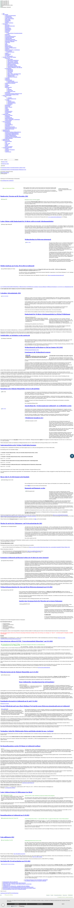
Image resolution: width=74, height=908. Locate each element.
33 (12, 893)
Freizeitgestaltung (8, 68)
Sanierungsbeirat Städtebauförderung (12, 133)
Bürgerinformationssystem (10, 25)
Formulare (7, 32)
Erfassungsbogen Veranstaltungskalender (14, 33)
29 (8, 893)
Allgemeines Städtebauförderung (11, 136)
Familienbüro (7, 116)
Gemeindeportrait (8, 16)
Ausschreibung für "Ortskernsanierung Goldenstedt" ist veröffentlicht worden (48, 405)
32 (11, 893)
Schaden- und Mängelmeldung (10, 47)
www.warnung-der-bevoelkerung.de (54, 216)
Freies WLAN (7, 35)
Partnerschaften (8, 20)
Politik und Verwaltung (7, 95)
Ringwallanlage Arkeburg (12, 65)
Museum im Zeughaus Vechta (12, 74)
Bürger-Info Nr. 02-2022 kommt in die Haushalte (14, 477)
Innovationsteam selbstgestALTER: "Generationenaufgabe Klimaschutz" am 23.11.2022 (26, 641)
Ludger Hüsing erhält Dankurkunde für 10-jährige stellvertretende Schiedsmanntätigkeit (26, 221)
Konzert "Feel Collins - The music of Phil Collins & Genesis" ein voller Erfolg (17, 883)
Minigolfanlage (10, 69)
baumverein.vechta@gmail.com (28, 782)
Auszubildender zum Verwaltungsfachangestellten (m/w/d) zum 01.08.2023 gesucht (18, 887)
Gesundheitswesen (8, 117)
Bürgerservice (5, 23)
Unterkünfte (7, 77)
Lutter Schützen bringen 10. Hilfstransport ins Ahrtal (16, 792)
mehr (63, 904)
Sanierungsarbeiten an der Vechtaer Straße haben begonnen (18, 445)
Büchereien (9, 89)
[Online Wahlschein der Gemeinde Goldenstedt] (5, 163)
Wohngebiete (7, 125)
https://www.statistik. (31, 551)
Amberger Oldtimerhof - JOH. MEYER (14, 67)
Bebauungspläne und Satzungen (11, 127)
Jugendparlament (8, 104)
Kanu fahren (9, 72)
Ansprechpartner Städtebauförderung (12, 134)
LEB (8, 88)
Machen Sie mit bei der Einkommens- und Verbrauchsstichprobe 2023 (21, 523)
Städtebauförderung (6, 130)
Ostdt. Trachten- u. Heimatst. (12, 61)
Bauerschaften (7, 19)
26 (6, 893)
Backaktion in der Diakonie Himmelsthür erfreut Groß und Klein (19, 388)
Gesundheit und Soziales (9, 37)
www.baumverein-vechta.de (10, 787)
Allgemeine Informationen (10, 149)
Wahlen (6, 108)
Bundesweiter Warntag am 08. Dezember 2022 (14, 196)
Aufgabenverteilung (11, 101)
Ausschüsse (9, 97)
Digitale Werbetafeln (9, 138)
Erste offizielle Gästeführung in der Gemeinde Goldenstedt (35, 880)
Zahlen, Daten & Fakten (9, 18)
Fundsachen (7, 34)
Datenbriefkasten (8, 29)
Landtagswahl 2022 (6, 884)
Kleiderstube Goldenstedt (9, 41)
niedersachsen (37, 551)
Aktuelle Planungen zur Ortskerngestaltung (13, 137)
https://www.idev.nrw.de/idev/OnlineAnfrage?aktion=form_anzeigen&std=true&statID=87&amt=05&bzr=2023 (49, 547)
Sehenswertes (7, 58)
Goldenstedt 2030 (6, 139)
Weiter (15, 893)
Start (3, 13)
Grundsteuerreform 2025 (7, 147)
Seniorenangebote (8, 120)
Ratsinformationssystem (11, 98)
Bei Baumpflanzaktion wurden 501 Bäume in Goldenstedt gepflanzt (20, 746)
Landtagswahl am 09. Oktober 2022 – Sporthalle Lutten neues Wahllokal (16, 886)
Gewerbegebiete (8, 123)
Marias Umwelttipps (8, 146)
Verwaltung (7, 99)
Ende (17, 893)
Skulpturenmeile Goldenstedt (12, 62)
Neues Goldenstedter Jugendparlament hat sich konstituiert (36, 682)
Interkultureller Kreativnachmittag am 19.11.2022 (15, 861)
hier (29, 485)
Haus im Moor (10, 59)
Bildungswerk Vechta (11, 91)
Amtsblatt (7, 110)
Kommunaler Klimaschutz (10, 126)
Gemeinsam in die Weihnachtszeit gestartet (37, 352)
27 (7, 893)
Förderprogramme (8, 141)
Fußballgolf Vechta (10, 75)
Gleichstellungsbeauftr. (11, 102)
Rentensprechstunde (8, 46)
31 (10, 893)
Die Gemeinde (5, 14)
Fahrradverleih (10, 71)
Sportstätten (7, 85)
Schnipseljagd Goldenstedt (12, 76)
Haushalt (6, 113)
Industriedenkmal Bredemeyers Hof (13, 66)
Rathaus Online (8, 45)
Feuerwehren (7, 31)
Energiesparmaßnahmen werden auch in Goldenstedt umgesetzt (14, 889)
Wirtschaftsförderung (9, 124)
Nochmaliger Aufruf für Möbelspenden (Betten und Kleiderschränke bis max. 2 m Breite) (27, 731)
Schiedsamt (7, 48)
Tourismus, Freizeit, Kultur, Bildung (9, 57)
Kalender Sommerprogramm (12, 82)
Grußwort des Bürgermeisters (10, 15)
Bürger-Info (7, 24)
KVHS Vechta (10, 90)
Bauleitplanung (8, 122)
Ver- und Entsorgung (9, 56)
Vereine (6, 84)
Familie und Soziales (6, 114)
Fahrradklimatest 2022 (7, 837)
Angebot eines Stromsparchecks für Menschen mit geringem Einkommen (40, 601)
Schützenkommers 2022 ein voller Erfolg (10, 881)
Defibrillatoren (7, 30)
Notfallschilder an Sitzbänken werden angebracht (15, 335)
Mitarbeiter (9, 100)
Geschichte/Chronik (8, 17)
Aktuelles (7, 148)
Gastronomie (7, 78)
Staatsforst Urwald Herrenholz (12, 63)
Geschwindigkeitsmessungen (10, 36)
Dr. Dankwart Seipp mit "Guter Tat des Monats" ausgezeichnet (36, 879)
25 (5, 893)
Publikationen (7, 92)
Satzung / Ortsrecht (8, 107)
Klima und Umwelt (6, 140)
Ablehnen (16, 904)
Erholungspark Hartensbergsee (13, 60)
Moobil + (6, 44)
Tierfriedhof (7, 55)
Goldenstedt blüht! (8, 38)
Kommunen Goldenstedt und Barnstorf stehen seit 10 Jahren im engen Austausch (24, 557)
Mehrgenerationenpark (11, 64)
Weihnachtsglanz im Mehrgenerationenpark (38, 239)
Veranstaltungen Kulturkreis (10, 83)
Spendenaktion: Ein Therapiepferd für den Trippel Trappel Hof (14, 882)
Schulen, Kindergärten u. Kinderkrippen (12, 49)
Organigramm (9, 103)
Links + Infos (7, 143)
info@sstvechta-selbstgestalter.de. (44, 667)
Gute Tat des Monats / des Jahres (11, 40)
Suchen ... (2, 159)
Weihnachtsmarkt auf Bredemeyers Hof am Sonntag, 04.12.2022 (44, 347)
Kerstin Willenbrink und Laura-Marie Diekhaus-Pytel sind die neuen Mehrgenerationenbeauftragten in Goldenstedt (35, 706)
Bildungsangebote (8, 87)
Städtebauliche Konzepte (9, 128)
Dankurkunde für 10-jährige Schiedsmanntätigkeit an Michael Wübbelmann (47, 314)
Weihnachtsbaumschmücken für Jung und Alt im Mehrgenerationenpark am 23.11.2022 (26, 587)
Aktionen (6, 144)
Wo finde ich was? (6, 129)
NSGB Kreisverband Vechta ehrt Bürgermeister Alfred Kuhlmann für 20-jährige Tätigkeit (19, 888)
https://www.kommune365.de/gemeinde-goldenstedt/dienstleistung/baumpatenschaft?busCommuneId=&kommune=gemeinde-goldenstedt (34, 515)
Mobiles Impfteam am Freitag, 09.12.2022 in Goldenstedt (17, 266)
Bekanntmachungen (8, 111)
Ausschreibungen (8, 112)
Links (6, 43)
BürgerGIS (7, 26)
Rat (5, 96)
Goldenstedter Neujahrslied (10, 39)
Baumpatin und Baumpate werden (35, 488)
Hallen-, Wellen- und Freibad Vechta (14, 73)
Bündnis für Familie (8, 115)
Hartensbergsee (10, 70)
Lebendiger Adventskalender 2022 (10, 293)
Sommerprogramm (8, 50)
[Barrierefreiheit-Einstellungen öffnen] (72, 456)
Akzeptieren (40, 904)
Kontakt (6, 145)
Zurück (3, 893)
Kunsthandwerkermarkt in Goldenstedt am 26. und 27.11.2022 (18, 701)
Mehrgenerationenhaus (9, 118)
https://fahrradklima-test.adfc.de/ (19, 853)
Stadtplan (6, 52)
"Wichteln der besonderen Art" (34, 418)
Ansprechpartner (8, 151)
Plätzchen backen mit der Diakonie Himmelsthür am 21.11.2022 (19, 672)
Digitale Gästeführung (9, 22)
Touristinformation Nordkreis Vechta (11, 94)
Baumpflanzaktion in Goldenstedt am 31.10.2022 (14, 815)
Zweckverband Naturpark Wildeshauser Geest (13, 93)
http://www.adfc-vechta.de (37, 856)
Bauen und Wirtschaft (7, 121)
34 (13, 893)
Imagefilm (7, 21)
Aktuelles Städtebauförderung (10, 135)
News (6, 142)
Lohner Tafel (7, 42)
